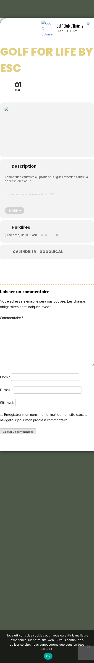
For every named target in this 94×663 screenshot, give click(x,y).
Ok (48, 656)
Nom (5, 377)
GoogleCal (51, 252)
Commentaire (12, 317)
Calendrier (24, 252)
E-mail (6, 389)
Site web (7, 402)
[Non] (88, 646)
